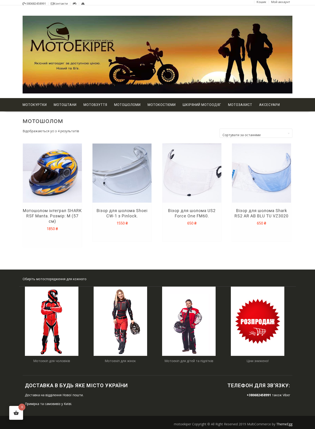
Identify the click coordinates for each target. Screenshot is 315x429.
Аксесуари (269, 105)
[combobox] (256, 133)
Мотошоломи (127, 105)
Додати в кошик (53, 239)
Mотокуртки (35, 105)
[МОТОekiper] (157, 92)
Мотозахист (240, 105)
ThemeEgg (284, 424)
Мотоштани (65, 105)
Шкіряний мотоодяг (202, 105)
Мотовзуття (95, 105)
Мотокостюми (162, 105)
